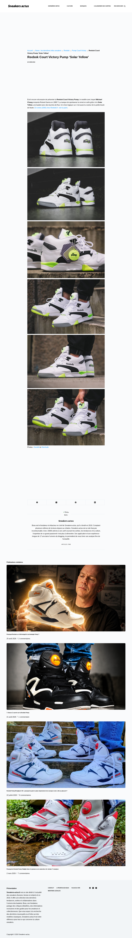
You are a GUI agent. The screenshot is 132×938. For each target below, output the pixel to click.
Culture (70, 6)
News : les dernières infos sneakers (48, 50)
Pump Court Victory (79, 50)
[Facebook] (37, 502)
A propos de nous (63, 888)
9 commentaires (25, 795)
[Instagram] (96, 888)
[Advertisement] (66, 27)
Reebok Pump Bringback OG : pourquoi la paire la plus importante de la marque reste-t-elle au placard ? (37, 791)
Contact (51, 888)
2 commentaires (24, 638)
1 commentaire (23, 717)
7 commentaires (24, 873)
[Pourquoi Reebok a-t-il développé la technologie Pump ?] (66, 598)
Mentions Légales (54, 891)
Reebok (67, 50)
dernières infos (54, 6)
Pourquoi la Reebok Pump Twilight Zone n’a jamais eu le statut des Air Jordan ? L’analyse (33, 869)
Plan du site (76, 888)
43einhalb (45, 447)
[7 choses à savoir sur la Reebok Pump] (66, 676)
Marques (83, 6)
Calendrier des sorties (102, 6)
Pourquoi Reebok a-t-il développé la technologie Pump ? (23, 634)
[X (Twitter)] (56, 502)
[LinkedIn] (95, 502)
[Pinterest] (75, 502)
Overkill (36, 447)
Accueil (30, 50)
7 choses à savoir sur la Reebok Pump (18, 712)
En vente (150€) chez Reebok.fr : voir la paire (51, 108)
